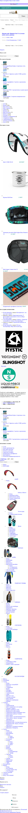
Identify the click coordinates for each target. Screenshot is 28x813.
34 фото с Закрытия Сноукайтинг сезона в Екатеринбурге (15, 320)
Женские (8, 587)
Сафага (11, 743)
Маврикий (9, 761)
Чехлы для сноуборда (12, 629)
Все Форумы (9, 768)
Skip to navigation (4, 0)
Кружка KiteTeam (8, 197)
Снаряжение (6, 118)
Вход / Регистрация (8, 775)
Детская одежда (10, 612)
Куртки (8, 605)
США (7, 762)
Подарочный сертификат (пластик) (12, 306)
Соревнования (7, 119)
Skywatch (3, 366)
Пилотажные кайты (14, 496)
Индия (8, 747)
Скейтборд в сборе (11, 661)
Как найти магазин (8, 449)
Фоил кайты (9, 715)
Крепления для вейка (12, 564)
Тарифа (11, 753)
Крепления (12, 530)
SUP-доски (9, 644)
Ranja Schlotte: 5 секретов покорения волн (14, 96)
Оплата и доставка (8, 450)
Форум (12, 20)
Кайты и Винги (22, 492)
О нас (4, 446)
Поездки (5, 115)
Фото (4, 122)
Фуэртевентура (13, 751)
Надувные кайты (13, 495)
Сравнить (5, 773)
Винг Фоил (6, 106)
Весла (7, 645)
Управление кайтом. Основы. (14, 714)
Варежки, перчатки (11, 609)
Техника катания (7, 120)
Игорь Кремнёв (7, 312)
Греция (8, 734)
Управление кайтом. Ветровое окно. (16, 712)
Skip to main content (14, 0)
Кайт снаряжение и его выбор (14, 707)
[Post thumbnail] (5, 64)
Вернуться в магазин (5, 784)
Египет (8, 740)
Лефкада (11, 737)
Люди (4, 109)
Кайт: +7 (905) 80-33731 (9, 403)
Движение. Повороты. (12, 727)
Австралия (9, 732)
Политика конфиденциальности (11, 456)
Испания (8, 748)
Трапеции (20, 548)
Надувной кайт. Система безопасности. (16, 722)
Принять (18, 812)
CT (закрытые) (13, 567)
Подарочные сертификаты (10, 453)
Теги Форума (9, 771)
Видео (4, 105)
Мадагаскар (9, 760)
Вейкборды (9, 560)
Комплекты (9, 563)
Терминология (10, 705)
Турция (8, 758)
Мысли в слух (10, 695)
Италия (8, 746)
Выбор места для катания (13, 711)
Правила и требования (9, 116)
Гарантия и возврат (8, 452)
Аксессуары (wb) (10, 571)
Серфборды (12, 533)
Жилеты (8, 561)
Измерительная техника (15, 514)
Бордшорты (9, 607)
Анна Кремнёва (7, 319)
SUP (4, 104)
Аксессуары (12, 499)
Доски (19, 526)
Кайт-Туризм (6, 108)
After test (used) (10, 570)
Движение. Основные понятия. (14, 726)
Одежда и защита (10, 708)
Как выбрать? (6, 455)
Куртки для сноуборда (12, 606)
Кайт (12, 37)
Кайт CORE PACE (8, 162)
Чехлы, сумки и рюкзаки (12, 664)
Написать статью (12, 684)
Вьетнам (9, 733)
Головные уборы (10, 610)
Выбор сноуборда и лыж (12, 709)
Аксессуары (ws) (10, 590)
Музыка (5, 111)
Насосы (8, 647)
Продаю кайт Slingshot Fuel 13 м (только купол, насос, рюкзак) (13, 34)
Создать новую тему (11, 769)
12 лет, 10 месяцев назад (12, 40)
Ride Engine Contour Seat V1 (10, 269)
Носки (8, 613)
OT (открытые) (13, 568)
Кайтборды (12, 529)
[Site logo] (14, 14)
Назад (7, 480)
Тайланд (8, 754)
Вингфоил (12, 531)
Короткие (8, 588)
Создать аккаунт (4, 792)
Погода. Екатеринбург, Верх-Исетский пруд (12, 325)
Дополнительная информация (8, 812)
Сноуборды (9, 628)
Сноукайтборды (13, 534)
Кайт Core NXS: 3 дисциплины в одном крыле (15, 90)
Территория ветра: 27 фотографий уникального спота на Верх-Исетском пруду (14, 317)
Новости (5, 113)
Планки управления (14, 498)
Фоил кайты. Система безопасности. (16, 716)
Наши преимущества (8, 448)
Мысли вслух (6, 112)
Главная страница (4, 20)
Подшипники (9, 663)
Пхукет (11, 757)
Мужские (8, 586)
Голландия (9, 739)
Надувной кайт (10, 720)
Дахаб (11, 744)
